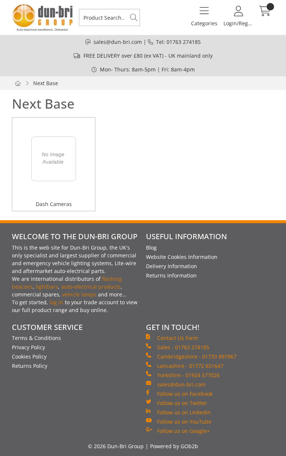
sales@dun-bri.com (117, 41)
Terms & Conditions (36, 337)
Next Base (45, 83)
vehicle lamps (79, 294)
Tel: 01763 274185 (178, 41)
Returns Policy (29, 365)
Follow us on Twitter (182, 403)
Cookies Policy (29, 356)
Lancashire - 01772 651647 (190, 365)
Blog (151, 247)
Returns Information (171, 275)
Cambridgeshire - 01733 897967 (196, 356)
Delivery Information (171, 266)
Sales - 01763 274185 (183, 347)
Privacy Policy (28, 347)
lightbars (47, 286)
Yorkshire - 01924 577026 (188, 375)
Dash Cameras (54, 204)
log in (56, 302)
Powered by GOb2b (174, 446)
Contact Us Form (177, 337)
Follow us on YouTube (184, 421)
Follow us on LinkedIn (184, 412)
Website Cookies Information (181, 256)
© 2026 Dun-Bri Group (116, 446)
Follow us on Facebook (185, 393)
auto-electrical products (91, 286)
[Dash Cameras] (53, 159)
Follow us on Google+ (183, 430)
